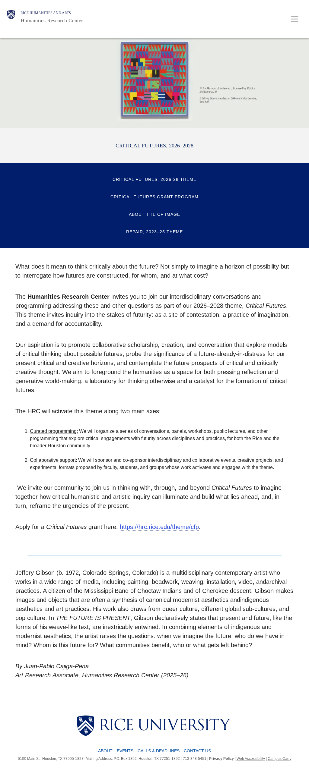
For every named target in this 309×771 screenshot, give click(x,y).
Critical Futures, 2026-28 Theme (154, 179)
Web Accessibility (251, 759)
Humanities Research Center (52, 20)
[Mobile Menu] (294, 19)
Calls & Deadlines (159, 750)
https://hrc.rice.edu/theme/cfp (159, 527)
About (105, 750)
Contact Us (197, 750)
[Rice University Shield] (11, 17)
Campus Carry (279, 759)
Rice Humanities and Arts (46, 13)
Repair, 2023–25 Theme (154, 231)
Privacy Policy (221, 759)
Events (125, 750)
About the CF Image (154, 214)
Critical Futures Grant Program (154, 196)
